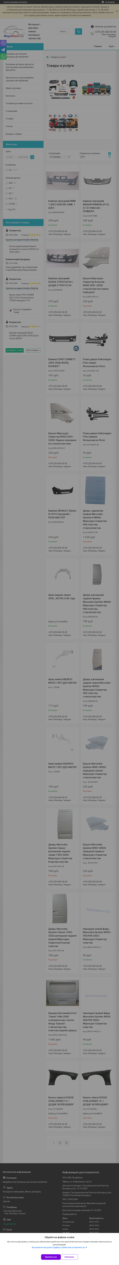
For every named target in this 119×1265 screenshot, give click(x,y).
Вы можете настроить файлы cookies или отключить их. (58, 1247)
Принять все (51, 1257)
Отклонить (69, 1257)
